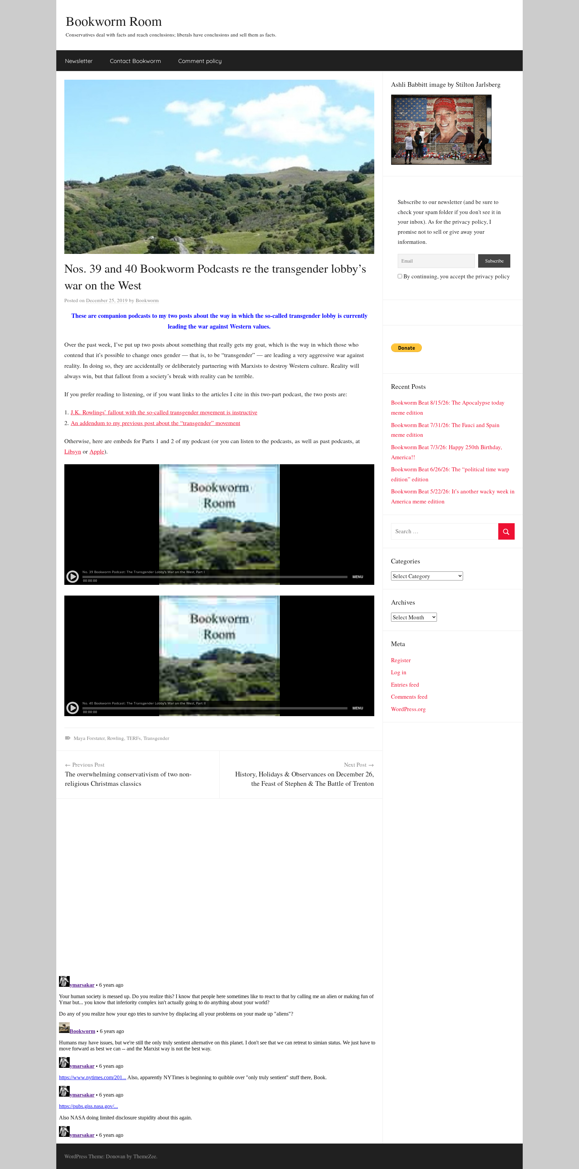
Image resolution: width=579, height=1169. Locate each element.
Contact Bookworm (135, 60)
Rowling (115, 738)
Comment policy (200, 60)
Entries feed (405, 684)
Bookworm (147, 300)
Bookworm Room (114, 20)
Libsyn (72, 451)
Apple (96, 451)
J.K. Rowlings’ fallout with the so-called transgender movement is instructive (164, 412)
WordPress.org (408, 709)
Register (401, 660)
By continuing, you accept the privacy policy (456, 276)
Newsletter (79, 60)
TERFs (134, 738)
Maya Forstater (89, 738)
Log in (398, 672)
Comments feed (409, 696)
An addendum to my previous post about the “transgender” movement (155, 423)
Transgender (156, 738)
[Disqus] (219, 882)
